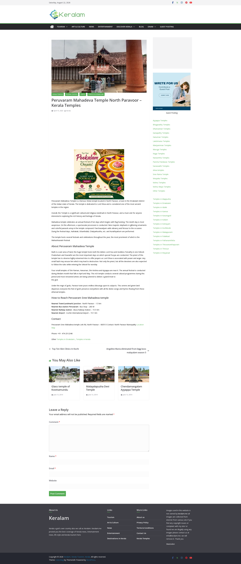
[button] (66, 26)
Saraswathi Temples (161, 166)
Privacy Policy (142, 522)
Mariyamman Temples (162, 145)
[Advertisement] (99, 131)
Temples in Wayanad (161, 253)
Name (52, 456)
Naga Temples (159, 153)
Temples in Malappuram (163, 232)
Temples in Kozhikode (162, 228)
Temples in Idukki (160, 207)
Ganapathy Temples (161, 133)
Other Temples (159, 191)
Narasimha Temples (161, 158)
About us (140, 517)
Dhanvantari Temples (161, 129)
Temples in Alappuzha (162, 199)
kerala (68, 111)
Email (52, 468)
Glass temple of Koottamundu (60, 388)
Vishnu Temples (159, 182)
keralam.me (183, 513)
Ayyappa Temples (160, 120)
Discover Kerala (124, 26)
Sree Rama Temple (160, 174)
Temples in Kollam (160, 220)
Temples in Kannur (160, 211)
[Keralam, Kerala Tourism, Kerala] (52, 27)
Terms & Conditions (145, 528)
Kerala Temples (57, 94)
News (91, 26)
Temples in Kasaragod (162, 215)
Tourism (61, 26)
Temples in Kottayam (161, 224)
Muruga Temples (160, 149)
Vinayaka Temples (160, 178)
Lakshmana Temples (161, 141)
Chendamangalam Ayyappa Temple (131, 388)
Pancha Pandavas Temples (164, 162)
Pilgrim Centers (71, 94)
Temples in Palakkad (161, 236)
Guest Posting (167, 26)
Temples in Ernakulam (96, 94)
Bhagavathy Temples (161, 124)
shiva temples (158, 170)
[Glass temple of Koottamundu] (64, 368)
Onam (150, 26)
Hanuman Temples (160, 137)
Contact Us (141, 533)
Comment (54, 422)
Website (53, 480)
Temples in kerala (83, 339)
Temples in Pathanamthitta (164, 240)
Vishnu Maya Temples (162, 187)
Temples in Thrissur (161, 249)
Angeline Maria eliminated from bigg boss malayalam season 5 (126, 350)
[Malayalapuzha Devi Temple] (99, 368)
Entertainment (105, 26)
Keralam (59, 517)
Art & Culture (78, 26)
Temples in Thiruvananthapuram (166, 244)
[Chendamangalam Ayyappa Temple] (133, 368)
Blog (141, 26)
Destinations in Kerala (116, 538)
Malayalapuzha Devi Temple (97, 388)
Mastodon (170, 544)
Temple (82, 94)
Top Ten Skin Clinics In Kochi (65, 348)
